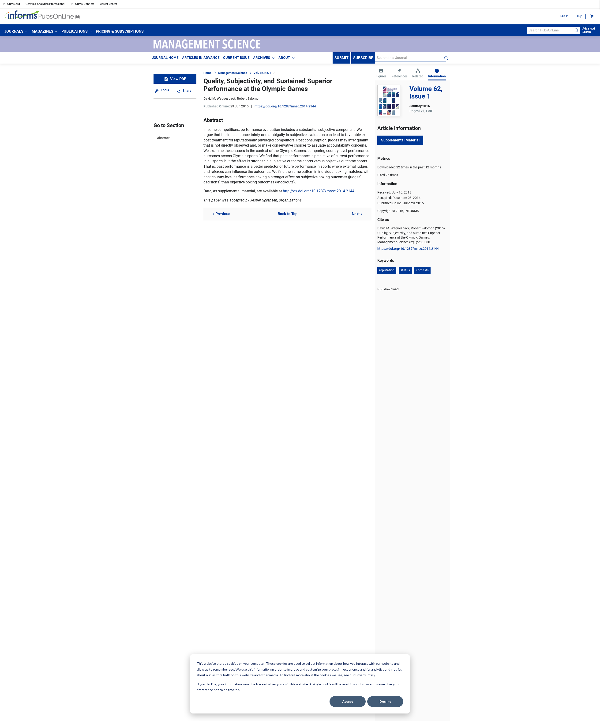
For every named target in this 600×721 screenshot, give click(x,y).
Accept (347, 701)
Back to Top (287, 214)
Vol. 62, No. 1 (262, 73)
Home (207, 73)
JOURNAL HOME (165, 58)
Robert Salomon (248, 98)
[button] (16, 31)
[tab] (381, 74)
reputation (386, 270)
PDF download (388, 289)
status (405, 270)
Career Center (108, 4)
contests (422, 270)
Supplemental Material (400, 140)
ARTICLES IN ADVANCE (200, 58)
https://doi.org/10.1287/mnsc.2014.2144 (285, 106)
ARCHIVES (261, 58)
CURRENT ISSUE (236, 58)
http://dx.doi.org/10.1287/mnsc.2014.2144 (318, 191)
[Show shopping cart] (591, 16)
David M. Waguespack (219, 98)
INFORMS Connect (82, 4)
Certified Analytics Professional (45, 4)
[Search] (576, 30)
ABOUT (284, 58)
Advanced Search (588, 30)
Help (579, 16)
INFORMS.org (11, 4)
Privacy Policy (365, 675)
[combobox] (550, 30)
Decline (385, 701)
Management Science (232, 73)
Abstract (163, 138)
